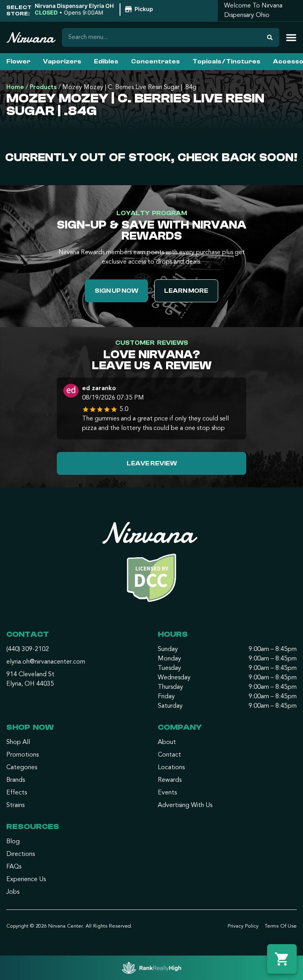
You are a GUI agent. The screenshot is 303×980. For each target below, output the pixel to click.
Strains (15, 805)
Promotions (22, 755)
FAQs (13, 867)
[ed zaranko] (71, 392)
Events (167, 793)
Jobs (12, 892)
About (167, 742)
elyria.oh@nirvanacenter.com (45, 662)
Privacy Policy (243, 926)
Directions (20, 854)
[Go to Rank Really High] (151, 968)
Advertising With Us (185, 805)
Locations (171, 767)
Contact (169, 755)
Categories (21, 767)
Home (15, 87)
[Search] (269, 37)
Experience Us (26, 879)
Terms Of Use (281, 926)
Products (43, 87)
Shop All (18, 742)
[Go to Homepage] (151, 565)
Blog (13, 842)
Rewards (169, 780)
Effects (16, 793)
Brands (15, 780)
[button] (95, 9)
